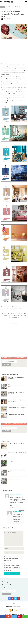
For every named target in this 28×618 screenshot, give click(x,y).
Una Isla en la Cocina (14, 479)
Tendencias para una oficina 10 (16, 414)
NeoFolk (10, 461)
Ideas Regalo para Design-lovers (17, 452)
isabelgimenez (17, 511)
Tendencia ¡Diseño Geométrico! (17, 407)
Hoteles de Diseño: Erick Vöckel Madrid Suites (17, 400)
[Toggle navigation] (26, 2)
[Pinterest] (12, 598)
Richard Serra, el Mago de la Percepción (16, 378)
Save (20, 616)
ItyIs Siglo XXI (7, 614)
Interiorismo (9, 606)
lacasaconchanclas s (16, 494)
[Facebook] (9, 598)
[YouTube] (18, 598)
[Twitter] (15, 598)
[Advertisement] (14, 51)
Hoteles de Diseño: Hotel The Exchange (16, 393)
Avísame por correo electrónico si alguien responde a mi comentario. (14, 558)
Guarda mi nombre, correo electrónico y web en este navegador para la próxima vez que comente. (13, 568)
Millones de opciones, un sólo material (16, 385)
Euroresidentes (15, 614)
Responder (12, 507)
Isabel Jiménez (7, 18)
